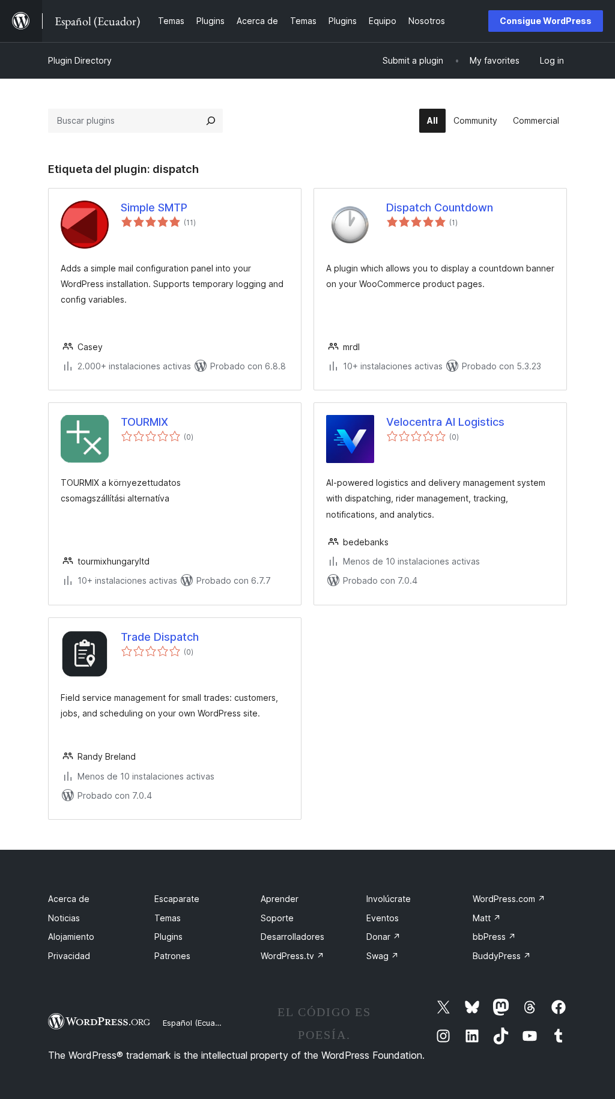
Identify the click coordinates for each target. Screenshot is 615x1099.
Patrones (172, 956)
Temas (167, 918)
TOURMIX (144, 422)
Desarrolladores (292, 936)
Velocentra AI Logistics (445, 422)
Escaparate (176, 899)
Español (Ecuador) (196, 1023)
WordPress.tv (292, 956)
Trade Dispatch (160, 637)
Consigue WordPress (546, 21)
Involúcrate (388, 899)
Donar (383, 936)
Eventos (382, 918)
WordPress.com (509, 899)
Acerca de (68, 899)
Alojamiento (71, 936)
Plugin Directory (80, 60)
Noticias (64, 918)
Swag (382, 956)
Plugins (168, 936)
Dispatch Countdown (439, 207)
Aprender (279, 899)
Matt (487, 918)
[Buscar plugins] (211, 121)
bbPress (494, 936)
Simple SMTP (154, 207)
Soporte (277, 918)
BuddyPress (502, 956)
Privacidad (69, 956)
